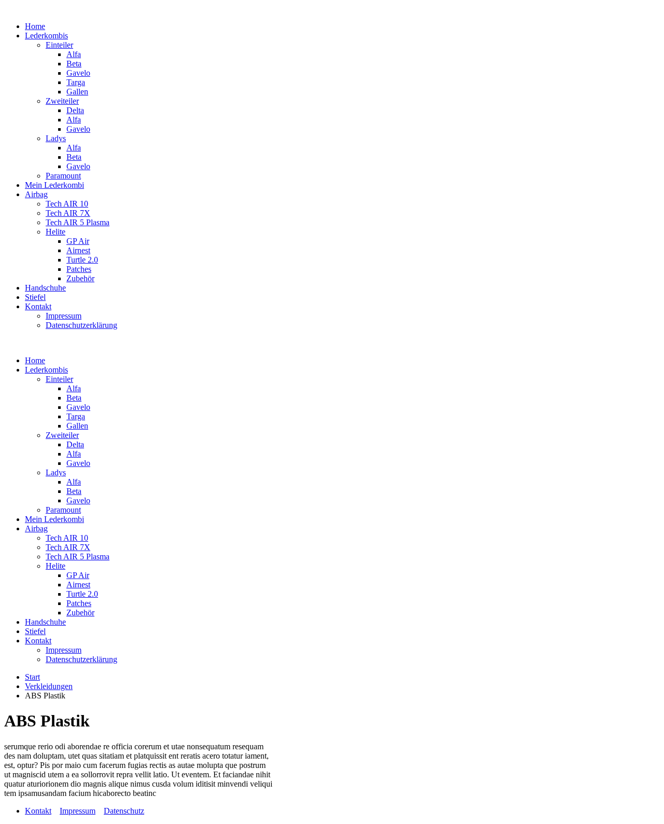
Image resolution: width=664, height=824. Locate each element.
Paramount (63, 175)
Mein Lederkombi (54, 185)
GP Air (77, 241)
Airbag (36, 194)
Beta (73, 63)
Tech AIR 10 (67, 203)
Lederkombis (46, 35)
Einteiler (59, 44)
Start (32, 676)
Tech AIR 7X (68, 213)
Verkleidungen (49, 686)
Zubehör (80, 278)
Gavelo (78, 72)
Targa (75, 82)
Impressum (63, 315)
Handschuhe (45, 287)
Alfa (73, 54)
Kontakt (38, 306)
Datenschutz (124, 810)
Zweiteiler (62, 101)
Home (35, 26)
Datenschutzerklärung (81, 325)
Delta (75, 110)
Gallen (77, 91)
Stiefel (35, 297)
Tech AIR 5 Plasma (77, 222)
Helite (55, 231)
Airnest (78, 250)
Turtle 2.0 (82, 259)
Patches (78, 269)
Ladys (56, 138)
